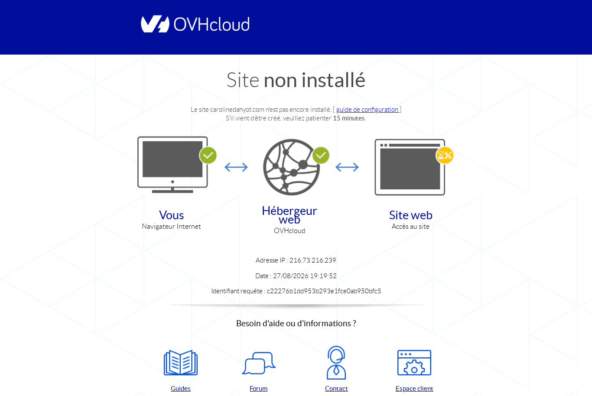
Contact (336, 388)
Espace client (414, 388)
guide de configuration (368, 109)
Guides (181, 388)
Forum (258, 388)
